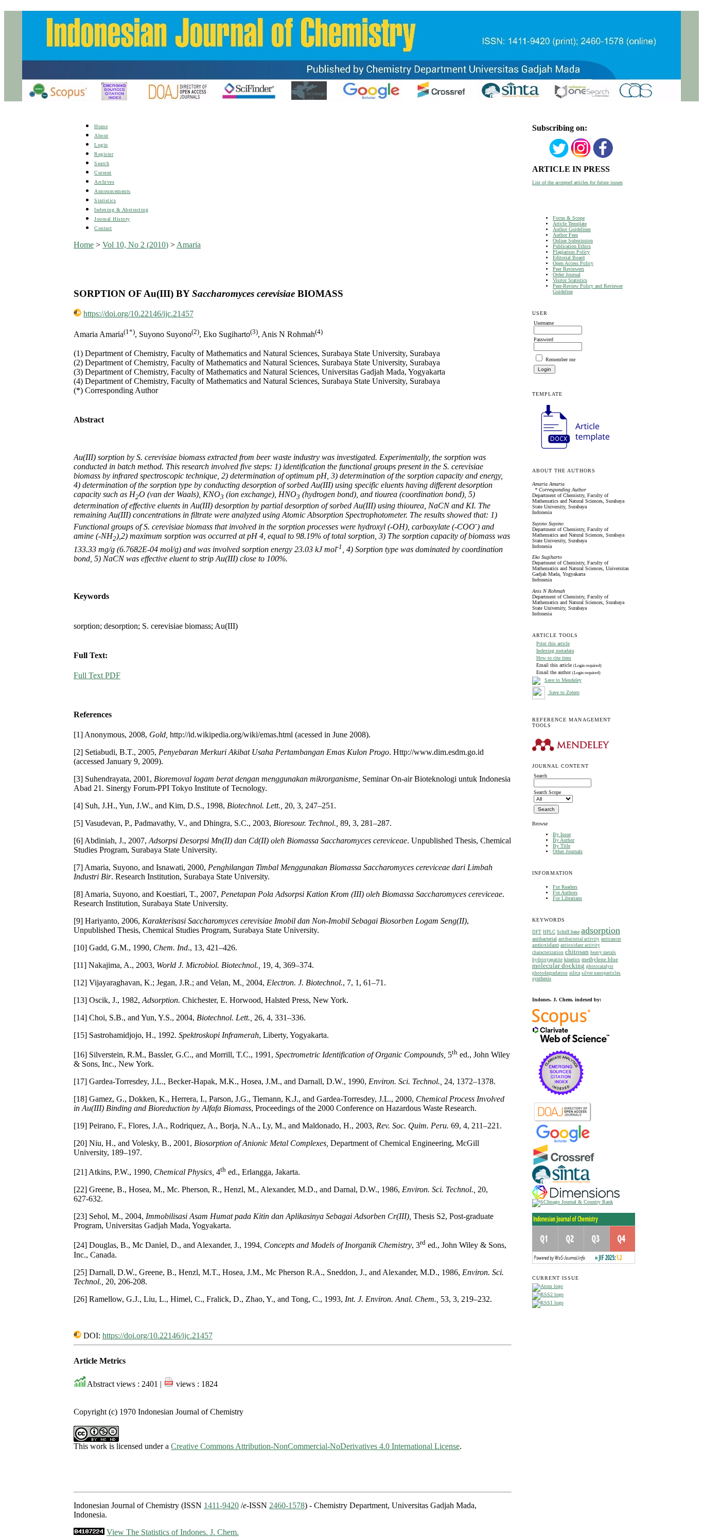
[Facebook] (603, 157)
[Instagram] (581, 157)
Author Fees (565, 235)
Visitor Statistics (570, 280)
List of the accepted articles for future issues (577, 182)
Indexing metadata (555, 650)
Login (101, 145)
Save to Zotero (563, 692)
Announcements (112, 191)
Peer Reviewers (568, 269)
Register (103, 154)
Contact (103, 228)
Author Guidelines (572, 229)
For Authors (565, 892)
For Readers (565, 887)
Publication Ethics (572, 246)
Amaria (189, 244)
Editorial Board (569, 257)
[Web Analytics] (89, 1532)
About (101, 135)
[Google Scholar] (563, 1141)
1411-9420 (221, 1505)
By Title (561, 846)
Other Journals (568, 851)
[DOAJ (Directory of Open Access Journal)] (563, 1120)
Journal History (112, 219)
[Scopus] (561, 1024)
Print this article (553, 643)
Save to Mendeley (563, 680)
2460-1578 (287, 1505)
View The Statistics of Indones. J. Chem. (173, 1532)
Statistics (105, 200)
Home (101, 126)
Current (103, 172)
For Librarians (567, 898)
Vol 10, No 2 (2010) (135, 244)
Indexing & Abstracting (121, 210)
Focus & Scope (569, 218)
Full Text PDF (97, 675)
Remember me (560, 359)
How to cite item (553, 658)
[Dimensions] (576, 1197)
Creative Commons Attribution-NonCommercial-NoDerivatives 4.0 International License (315, 1446)
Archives (104, 182)
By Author (563, 840)
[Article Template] (570, 450)
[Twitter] (559, 157)
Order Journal (567, 274)
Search (101, 163)
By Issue (562, 834)
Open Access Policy (573, 263)
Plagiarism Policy (571, 252)
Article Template (570, 223)
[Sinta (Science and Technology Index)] (561, 1184)
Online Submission (573, 240)
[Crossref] (563, 1163)
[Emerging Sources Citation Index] (561, 1100)
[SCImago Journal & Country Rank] (572, 1202)
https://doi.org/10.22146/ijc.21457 (138, 313)
